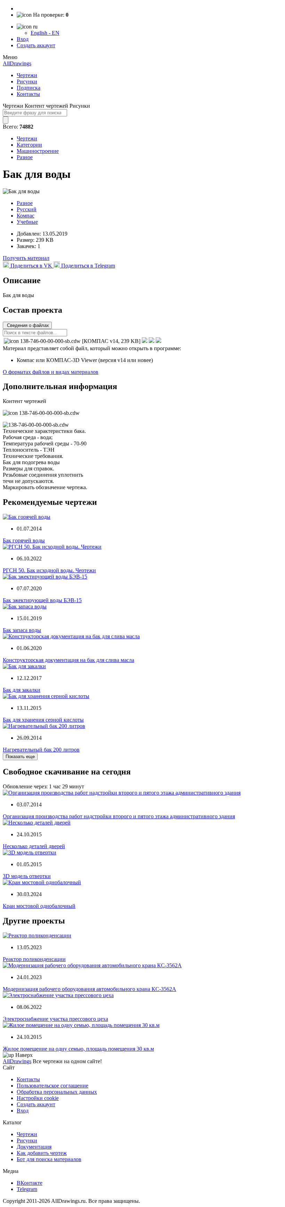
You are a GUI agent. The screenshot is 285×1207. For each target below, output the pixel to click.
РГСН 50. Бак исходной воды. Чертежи (49, 570)
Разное (25, 157)
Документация (34, 1147)
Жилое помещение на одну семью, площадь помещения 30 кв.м (78, 1049)
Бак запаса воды (22, 630)
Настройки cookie (38, 1098)
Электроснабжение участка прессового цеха (55, 1019)
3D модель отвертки (27, 876)
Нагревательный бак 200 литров (41, 750)
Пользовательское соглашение (52, 1086)
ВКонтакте (29, 1183)
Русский (26, 209)
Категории (29, 145)
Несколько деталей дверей (34, 846)
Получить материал (26, 258)
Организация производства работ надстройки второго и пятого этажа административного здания (119, 816)
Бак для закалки (21, 690)
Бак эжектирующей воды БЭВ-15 (42, 600)
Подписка (28, 88)
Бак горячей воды (24, 540)
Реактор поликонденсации (34, 959)
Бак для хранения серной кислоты (43, 720)
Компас (25, 216)
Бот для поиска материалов (49, 1159)
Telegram (27, 1189)
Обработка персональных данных (57, 1092)
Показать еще (20, 756)
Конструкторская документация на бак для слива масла (68, 660)
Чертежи (27, 75)
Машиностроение (38, 151)
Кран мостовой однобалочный (39, 906)
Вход (22, 39)
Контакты (28, 94)
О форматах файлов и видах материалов (50, 372)
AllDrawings (17, 63)
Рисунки (27, 81)
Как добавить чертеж (42, 1153)
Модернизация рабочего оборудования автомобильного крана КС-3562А (89, 989)
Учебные (27, 222)
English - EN (45, 33)
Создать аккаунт (36, 45)
